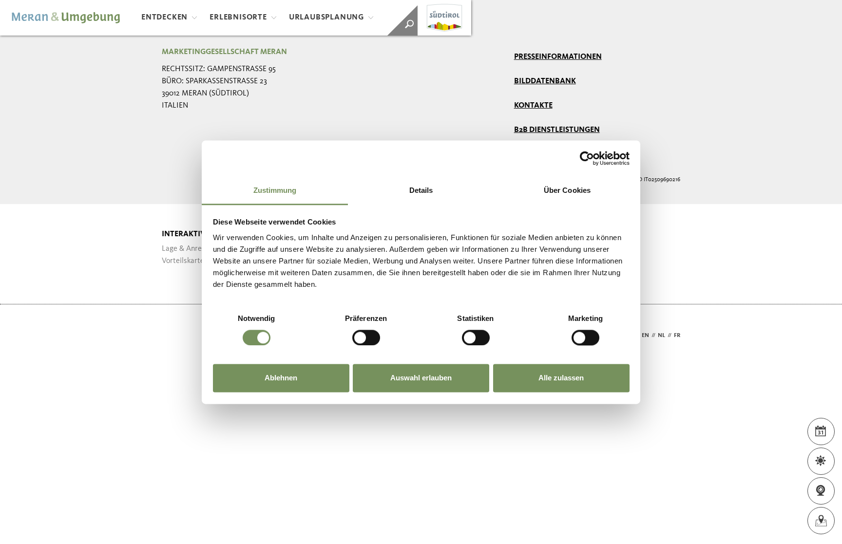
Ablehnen (281, 378)
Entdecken (164, 17)
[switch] (366, 337)
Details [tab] (421, 190)
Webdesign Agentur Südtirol (174, 335)
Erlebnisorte (238, 17)
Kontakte (533, 106)
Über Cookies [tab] (567, 190)
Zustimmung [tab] (275, 190)
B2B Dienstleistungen (557, 130)
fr (677, 335)
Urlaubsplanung (326, 17)
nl (661, 335)
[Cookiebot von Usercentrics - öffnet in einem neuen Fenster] (587, 158)
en (645, 335)
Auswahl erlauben (421, 378)
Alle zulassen (561, 378)
